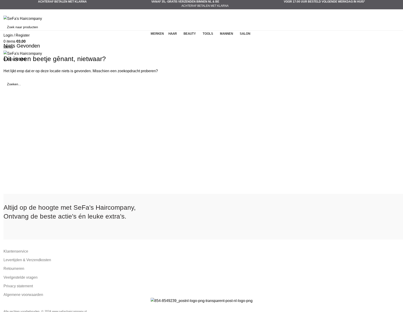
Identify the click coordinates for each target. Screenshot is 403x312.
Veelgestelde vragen (20, 277)
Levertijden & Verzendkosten (27, 260)
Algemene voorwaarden (23, 295)
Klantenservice (15, 251)
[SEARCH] (394, 27)
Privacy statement (18, 286)
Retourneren (13, 269)
